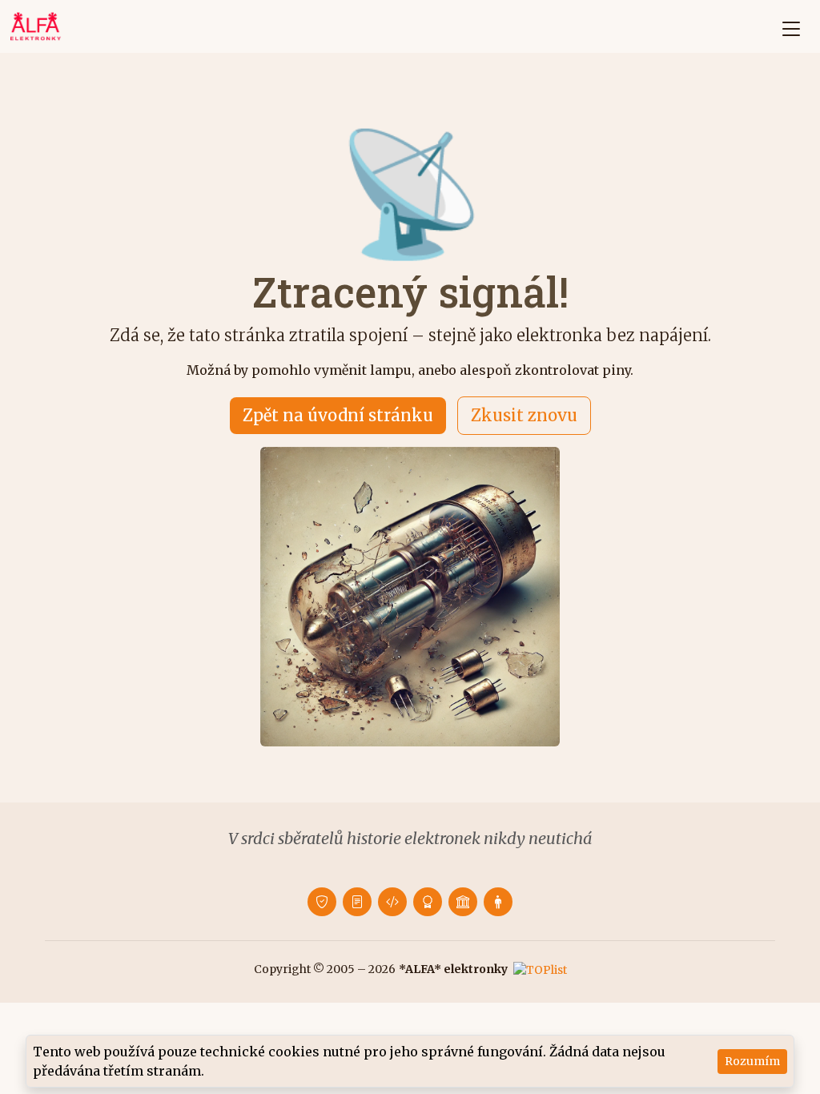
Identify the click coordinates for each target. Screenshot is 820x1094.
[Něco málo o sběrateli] (498, 901)
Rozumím (752, 1061)
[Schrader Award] (427, 901)
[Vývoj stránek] (392, 901)
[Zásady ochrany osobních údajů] (322, 901)
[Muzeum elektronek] (462, 901)
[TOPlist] (540, 969)
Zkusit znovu (524, 415)
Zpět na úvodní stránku (338, 415)
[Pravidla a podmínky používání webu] (357, 901)
